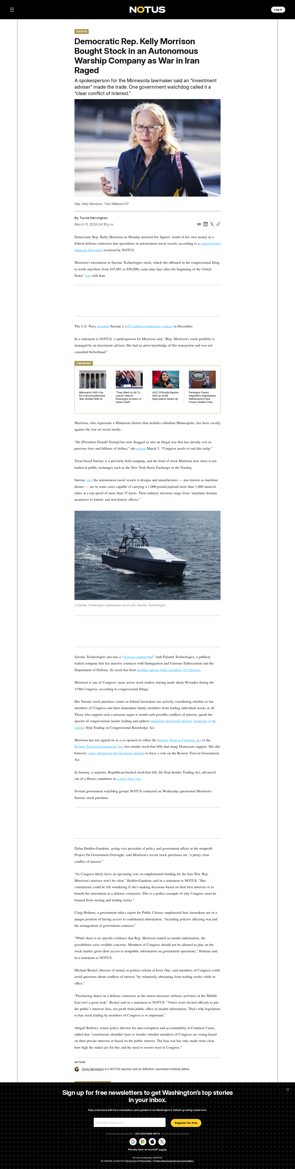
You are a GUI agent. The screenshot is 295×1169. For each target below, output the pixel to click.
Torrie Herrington (93, 218)
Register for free (186, 1122)
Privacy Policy (146, 1161)
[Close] (287, 1089)
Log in (162, 1149)
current (79, 727)
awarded (103, 326)
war (88, 275)
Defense (81, 31)
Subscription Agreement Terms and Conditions (175, 1161)
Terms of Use (131, 1161)
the (214, 720)
